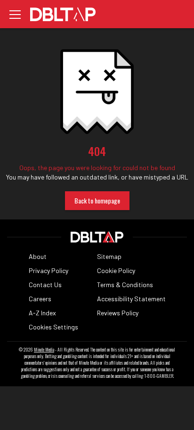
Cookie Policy (116, 270)
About (38, 256)
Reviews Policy (117, 313)
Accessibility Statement (131, 299)
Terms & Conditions (125, 285)
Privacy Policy (48, 270)
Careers (40, 299)
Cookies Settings (53, 327)
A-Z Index (42, 313)
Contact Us (45, 285)
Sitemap (109, 256)
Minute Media (44, 349)
